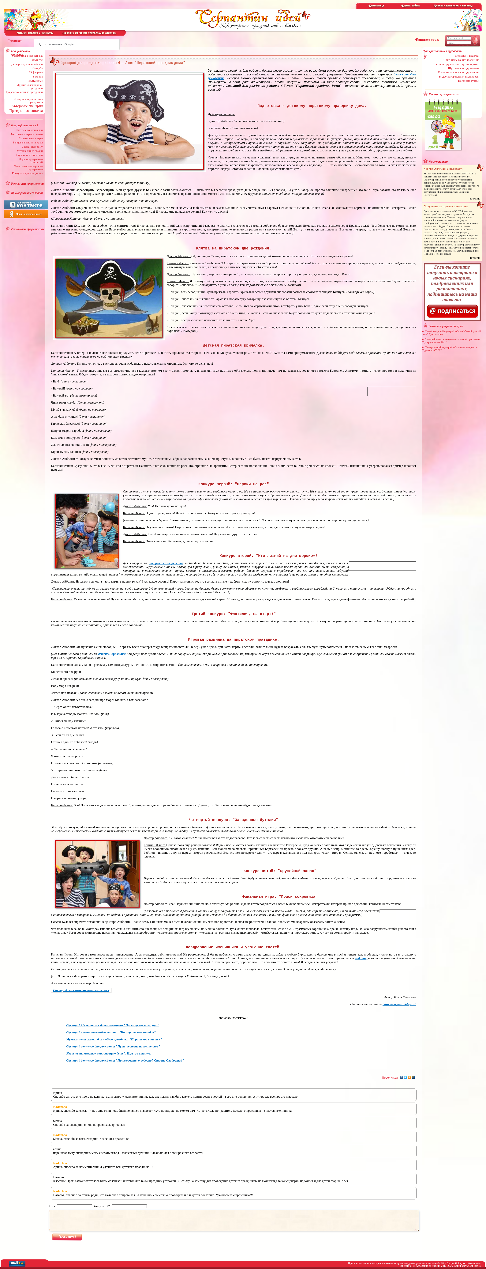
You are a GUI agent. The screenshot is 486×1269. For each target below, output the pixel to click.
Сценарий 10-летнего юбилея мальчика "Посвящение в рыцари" (112, 1025)
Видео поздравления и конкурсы (459, 76)
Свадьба (37, 68)
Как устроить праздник (20, 53)
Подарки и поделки (467, 55)
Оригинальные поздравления (461, 59)
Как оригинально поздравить (442, 51)
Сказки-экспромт (32, 146)
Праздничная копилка (26, 111)
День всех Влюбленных (28, 55)
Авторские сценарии (27, 106)
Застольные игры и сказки (26, 134)
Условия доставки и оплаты (453, 6)
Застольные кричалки (29, 129)
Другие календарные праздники (30, 86)
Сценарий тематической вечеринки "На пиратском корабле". (111, 1032)
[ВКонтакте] (401, 1077)
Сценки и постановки (29, 155)
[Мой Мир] (413, 1077)
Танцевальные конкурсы (28, 142)
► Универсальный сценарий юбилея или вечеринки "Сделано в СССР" (449, 349)
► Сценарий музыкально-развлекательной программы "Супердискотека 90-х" (451, 341)
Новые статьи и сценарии (35, 33)
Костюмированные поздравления (458, 72)
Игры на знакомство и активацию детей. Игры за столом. (108, 1053)
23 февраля (36, 72)
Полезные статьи (468, 80)
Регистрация (427, 40)
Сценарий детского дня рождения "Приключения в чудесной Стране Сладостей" (125, 1060)
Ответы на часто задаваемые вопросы (89, 33)
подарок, (361, 958)
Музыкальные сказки (30, 150)
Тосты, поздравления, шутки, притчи (456, 64)
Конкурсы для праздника (27, 173)
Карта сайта (410, 6)
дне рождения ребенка (166, 563)
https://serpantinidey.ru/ (399, 1004)
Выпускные (35, 80)
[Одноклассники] (409, 1077)
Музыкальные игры (31, 138)
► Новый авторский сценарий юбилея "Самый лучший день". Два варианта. (451, 333)
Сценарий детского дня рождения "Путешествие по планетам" (113, 1046)
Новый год (36, 59)
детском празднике (112, 654)
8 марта (38, 76)
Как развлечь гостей (24, 125)
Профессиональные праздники (24, 91)
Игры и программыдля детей (31, 161)
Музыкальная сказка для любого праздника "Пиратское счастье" (114, 1039)
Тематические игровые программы (28, 168)
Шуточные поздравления (463, 68)
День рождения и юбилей (27, 64)
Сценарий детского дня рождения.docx (81, 990)
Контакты (376, 6)
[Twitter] (405, 1077)
